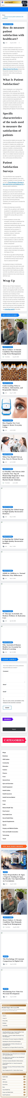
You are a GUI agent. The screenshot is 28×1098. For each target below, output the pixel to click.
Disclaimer (4, 1023)
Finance (5, 773)
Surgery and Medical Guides (10, 828)
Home (3, 15)
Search (7, 719)
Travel (4, 838)
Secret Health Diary (8, 818)
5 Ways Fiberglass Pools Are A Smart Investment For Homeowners (12, 1064)
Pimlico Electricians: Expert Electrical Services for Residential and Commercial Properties (14, 1054)
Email (4, 691)
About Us (4, 1015)
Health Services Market (9, 797)
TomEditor (7, 357)
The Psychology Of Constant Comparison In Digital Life (13, 1039)
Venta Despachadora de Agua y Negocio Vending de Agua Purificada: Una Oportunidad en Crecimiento (13, 1032)
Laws (4, 804)
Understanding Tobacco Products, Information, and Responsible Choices (13, 388)
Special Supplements (8, 821)
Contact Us (5, 1018)
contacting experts (9, 309)
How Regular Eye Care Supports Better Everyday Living (12, 425)
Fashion (5, 770)
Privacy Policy (5, 1020)
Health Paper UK (9, 2)
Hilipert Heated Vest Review (10, 69)
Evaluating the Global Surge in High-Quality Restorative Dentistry (13, 512)
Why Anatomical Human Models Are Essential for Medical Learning (12, 647)
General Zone (6, 780)
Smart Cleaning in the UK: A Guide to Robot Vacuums (13, 1070)
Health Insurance (7, 794)
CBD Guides (6, 759)
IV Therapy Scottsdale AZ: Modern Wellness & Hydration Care (14, 616)
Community (6, 763)
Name (5, 684)
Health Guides (6, 790)
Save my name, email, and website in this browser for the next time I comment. (13, 701)
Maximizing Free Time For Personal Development (12, 1041)
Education (5, 766)
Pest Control (6, 811)
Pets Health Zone (7, 814)
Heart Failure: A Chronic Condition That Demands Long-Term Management (12, 352)
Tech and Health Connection (10, 832)
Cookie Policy (5, 1025)
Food (4, 776)
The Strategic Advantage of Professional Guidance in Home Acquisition (13, 1067)
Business (5, 756)
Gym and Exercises (8, 783)
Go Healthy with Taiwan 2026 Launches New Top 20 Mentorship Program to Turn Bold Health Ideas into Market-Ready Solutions (14, 476)
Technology (6, 835)
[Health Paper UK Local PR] (2, 2)
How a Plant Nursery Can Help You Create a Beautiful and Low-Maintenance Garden (13, 1058)
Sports (4, 825)
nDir (6, 42)
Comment (5, 671)
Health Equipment (7, 787)
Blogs (4, 752)
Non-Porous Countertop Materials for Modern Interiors (13, 1060)
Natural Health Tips (8, 807)
